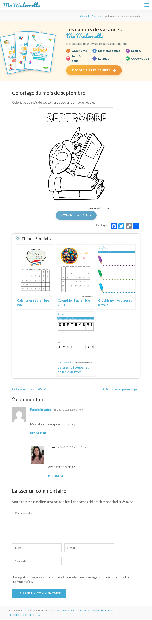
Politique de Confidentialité (27, 615)
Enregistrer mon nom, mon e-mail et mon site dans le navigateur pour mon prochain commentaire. (72, 579)
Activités (97, 15)
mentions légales (64, 610)
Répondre (38, 433)
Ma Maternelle (21, 5)
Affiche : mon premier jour (121, 389)
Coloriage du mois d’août (29, 389)
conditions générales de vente (95, 610)
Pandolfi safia (40, 410)
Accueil (84, 15)
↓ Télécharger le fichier (76, 215)
